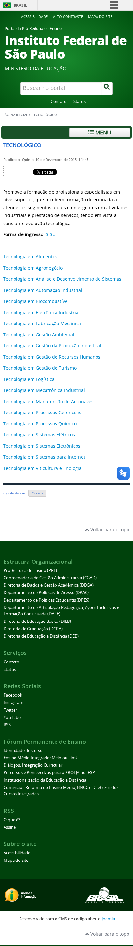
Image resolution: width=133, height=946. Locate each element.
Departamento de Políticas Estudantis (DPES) (46, 600)
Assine (10, 827)
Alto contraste (68, 16)
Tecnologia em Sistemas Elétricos (39, 435)
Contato (58, 101)
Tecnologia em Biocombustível (36, 301)
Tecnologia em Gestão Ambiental (38, 335)
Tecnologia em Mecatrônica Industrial (44, 390)
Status (79, 101)
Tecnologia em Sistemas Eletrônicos (41, 446)
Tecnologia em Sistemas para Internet (44, 457)
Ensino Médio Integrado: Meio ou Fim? (40, 758)
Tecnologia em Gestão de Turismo (40, 368)
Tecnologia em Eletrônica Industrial (41, 312)
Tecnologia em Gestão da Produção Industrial (52, 346)
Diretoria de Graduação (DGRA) (33, 629)
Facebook (13, 695)
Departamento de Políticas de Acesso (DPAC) (46, 592)
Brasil (20, 5)
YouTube (12, 717)
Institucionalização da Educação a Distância (45, 780)
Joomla (108, 918)
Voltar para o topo (109, 529)
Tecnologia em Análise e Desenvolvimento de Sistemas (62, 279)
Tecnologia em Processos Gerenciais (42, 412)
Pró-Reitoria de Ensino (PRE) (30, 570)
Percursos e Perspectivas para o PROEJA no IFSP (49, 772)
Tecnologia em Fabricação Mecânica (42, 323)
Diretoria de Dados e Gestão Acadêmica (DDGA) (49, 585)
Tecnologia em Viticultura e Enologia (42, 468)
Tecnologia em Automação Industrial (42, 290)
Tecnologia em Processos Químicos (41, 424)
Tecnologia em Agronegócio (33, 268)
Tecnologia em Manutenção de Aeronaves (48, 401)
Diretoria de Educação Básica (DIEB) (37, 621)
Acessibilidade (34, 16)
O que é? (12, 819)
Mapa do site (100, 16)
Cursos (37, 493)
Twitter (10, 710)
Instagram (13, 702)
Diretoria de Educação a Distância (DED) (41, 636)
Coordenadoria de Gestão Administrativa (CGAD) (50, 578)
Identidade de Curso (23, 750)
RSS (7, 725)
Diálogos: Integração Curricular (33, 765)
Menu (102, 132)
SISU (51, 234)
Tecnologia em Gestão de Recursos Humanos (51, 357)
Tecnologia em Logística (29, 379)
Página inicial (15, 115)
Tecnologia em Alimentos (30, 257)
